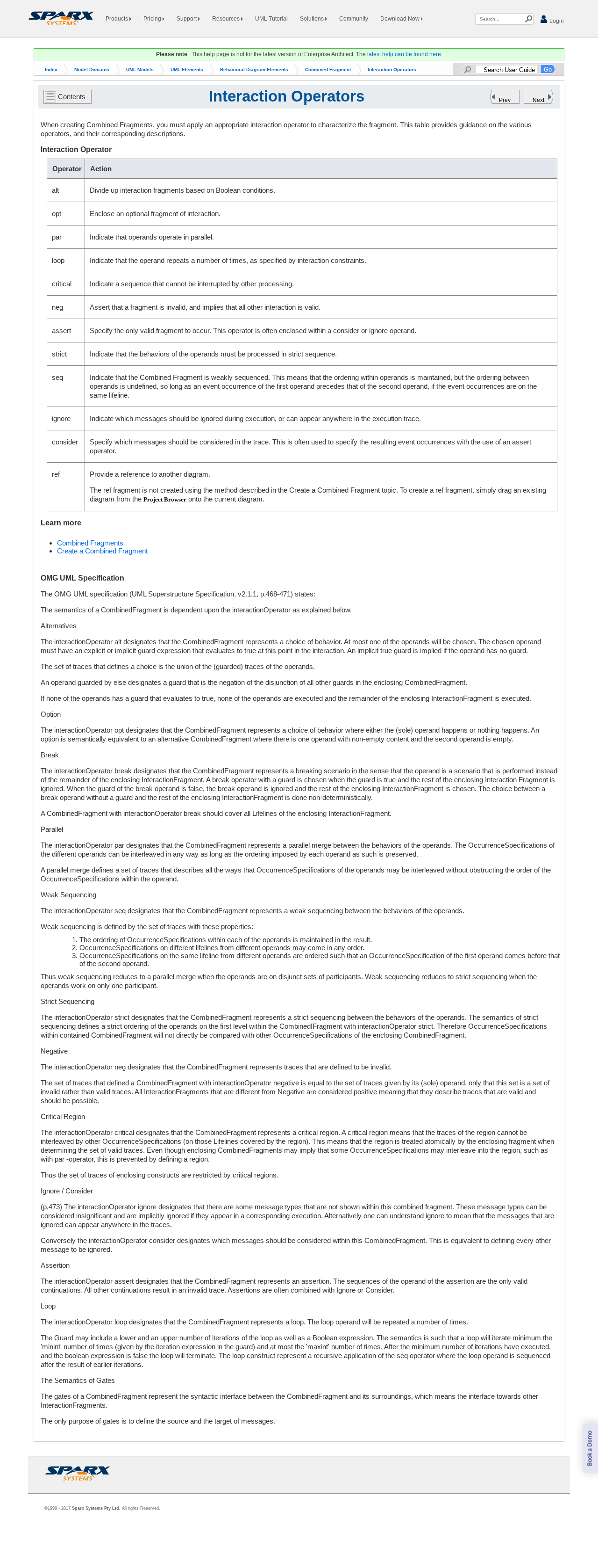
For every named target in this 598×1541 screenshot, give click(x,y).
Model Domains (91, 69)
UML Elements (187, 69)
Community (353, 18)
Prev (505, 100)
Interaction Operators (392, 69)
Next (538, 100)
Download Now (400, 18)
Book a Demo (589, 1448)
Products (117, 18)
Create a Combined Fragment (102, 551)
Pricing (153, 18)
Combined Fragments (90, 543)
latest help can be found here (404, 54)
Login (556, 21)
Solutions (312, 18)
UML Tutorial (271, 18)
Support (187, 18)
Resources (226, 18)
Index (51, 69)
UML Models (140, 69)
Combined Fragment (328, 69)
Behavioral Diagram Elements (254, 69)
